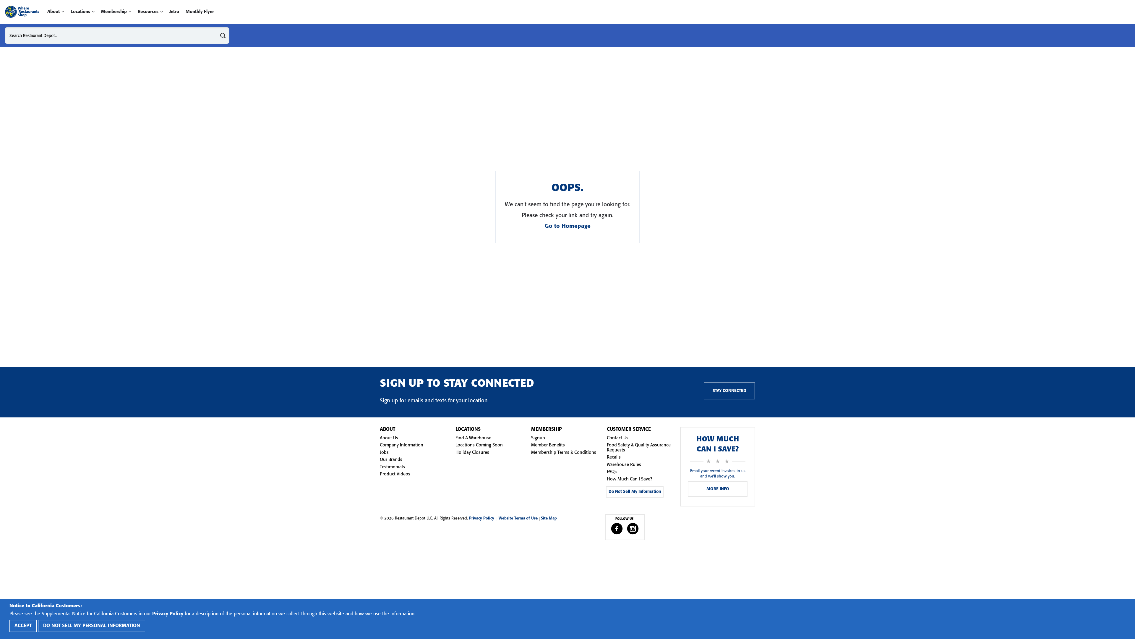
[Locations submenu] (93, 11)
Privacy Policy (483, 518)
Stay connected (729, 391)
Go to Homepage (568, 226)
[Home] (22, 11)
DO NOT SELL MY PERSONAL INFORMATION (91, 625)
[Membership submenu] (130, 11)
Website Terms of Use (518, 518)
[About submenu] (62, 11)
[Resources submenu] (161, 11)
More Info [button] (717, 489)
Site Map (549, 518)
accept (23, 625)
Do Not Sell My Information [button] (635, 492)
